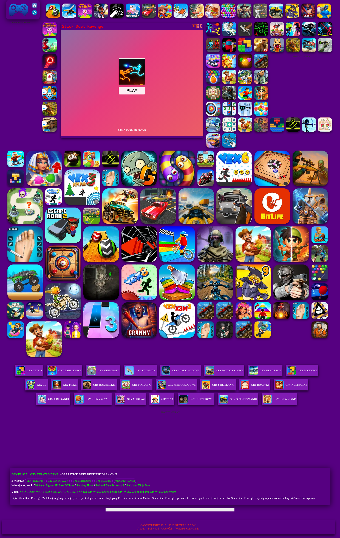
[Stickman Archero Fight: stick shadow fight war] (309, 35)
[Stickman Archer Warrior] (309, 130)
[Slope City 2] (293, 130)
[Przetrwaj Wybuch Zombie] (244, 16)
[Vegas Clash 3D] (101, 16)
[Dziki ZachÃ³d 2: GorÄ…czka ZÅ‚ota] (165, 16)
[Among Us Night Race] (229, 51)
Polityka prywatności (160, 528)
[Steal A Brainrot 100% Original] (85, 16)
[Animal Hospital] (277, 51)
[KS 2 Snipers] (325, 51)
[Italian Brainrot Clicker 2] (229, 146)
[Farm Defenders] (49, 114)
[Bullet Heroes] (213, 130)
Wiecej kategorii (125, 481)
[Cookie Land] (261, 114)
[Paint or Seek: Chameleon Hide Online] (49, 130)
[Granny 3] (308, 16)
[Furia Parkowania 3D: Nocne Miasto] (149, 16)
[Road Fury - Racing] (309, 51)
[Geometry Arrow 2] (117, 16)
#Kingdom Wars (32, 491)
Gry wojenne (103, 481)
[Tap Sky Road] (133, 16)
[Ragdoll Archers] (260, 16)
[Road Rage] (229, 82)
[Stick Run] (261, 35)
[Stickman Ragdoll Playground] (245, 35)
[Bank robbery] (261, 82)
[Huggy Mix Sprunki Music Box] (245, 114)
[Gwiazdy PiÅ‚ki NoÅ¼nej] (49, 51)
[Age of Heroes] (261, 98)
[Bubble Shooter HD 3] (213, 82)
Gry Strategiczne (44, 474)
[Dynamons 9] (292, 16)
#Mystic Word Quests (61, 491)
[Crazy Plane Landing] (69, 16)
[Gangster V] (261, 51)
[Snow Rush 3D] (181, 16)
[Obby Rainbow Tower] (245, 98)
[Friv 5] (34, 7)
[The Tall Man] (245, 130)
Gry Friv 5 (19, 474)
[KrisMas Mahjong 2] (325, 130)
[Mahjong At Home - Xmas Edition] (49, 82)
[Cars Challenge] (213, 66)
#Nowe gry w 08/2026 (92, 491)
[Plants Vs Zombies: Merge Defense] (229, 66)
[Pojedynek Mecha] (324, 16)
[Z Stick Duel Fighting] (293, 35)
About (140, 528)
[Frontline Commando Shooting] (261, 66)
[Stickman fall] (277, 35)
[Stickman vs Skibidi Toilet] (229, 35)
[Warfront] (229, 98)
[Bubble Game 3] (228, 16)
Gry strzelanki (82, 481)
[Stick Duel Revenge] (325, 35)
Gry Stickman (35, 481)
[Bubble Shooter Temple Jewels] (245, 66)
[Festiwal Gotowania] (212, 16)
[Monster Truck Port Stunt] (276, 16)
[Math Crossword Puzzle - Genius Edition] (229, 130)
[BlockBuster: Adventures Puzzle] (277, 130)
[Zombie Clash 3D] (196, 16)
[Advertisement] (21, 78)
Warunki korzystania (187, 528)
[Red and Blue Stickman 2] (213, 51)
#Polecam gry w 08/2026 (121, 491)
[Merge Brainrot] (245, 82)
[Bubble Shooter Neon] (49, 66)
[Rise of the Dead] (261, 130)
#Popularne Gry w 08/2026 (152, 491)
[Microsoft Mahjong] (213, 98)
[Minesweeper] (229, 114)
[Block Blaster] (245, 51)
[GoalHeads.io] (49, 98)
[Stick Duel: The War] (213, 35)
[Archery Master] (213, 114)
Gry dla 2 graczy (58, 481)
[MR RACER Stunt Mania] (213, 146)
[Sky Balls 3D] (53, 16)
